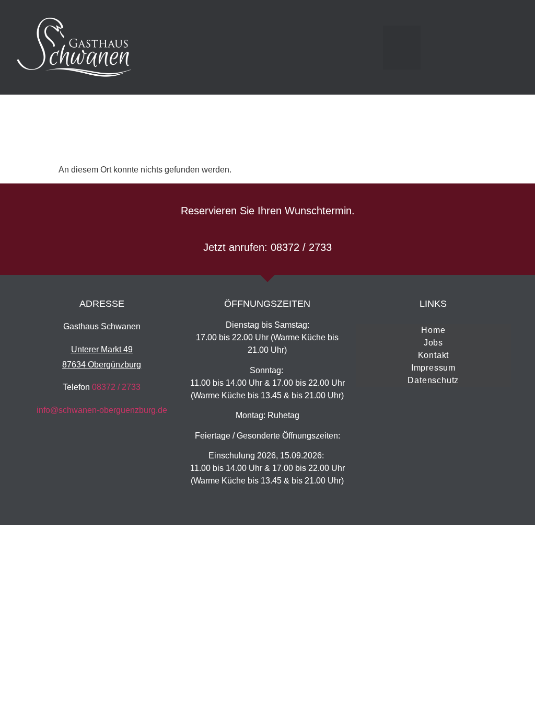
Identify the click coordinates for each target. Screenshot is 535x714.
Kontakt (433, 355)
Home (433, 330)
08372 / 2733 (116, 387)
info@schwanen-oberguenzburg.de (102, 410)
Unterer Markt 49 (102, 349)
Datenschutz (433, 380)
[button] (402, 48)
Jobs (433, 342)
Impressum (433, 367)
